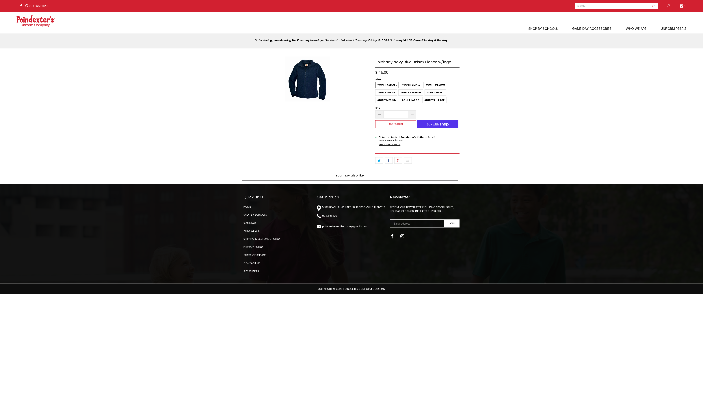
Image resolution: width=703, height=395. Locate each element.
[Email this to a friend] (408, 160)
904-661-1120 (38, 6)
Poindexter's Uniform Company (364, 289)
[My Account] (668, 6)
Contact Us (251, 263)
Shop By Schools (543, 28)
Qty (377, 108)
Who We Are (636, 28)
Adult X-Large (434, 100)
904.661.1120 (329, 216)
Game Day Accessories (591, 28)
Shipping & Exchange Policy (262, 239)
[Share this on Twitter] (379, 160)
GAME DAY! (250, 223)
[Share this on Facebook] (389, 160)
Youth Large (386, 92)
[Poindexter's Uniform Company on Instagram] (26, 5)
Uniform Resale (674, 28)
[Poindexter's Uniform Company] (35, 21)
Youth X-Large (410, 92)
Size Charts (251, 271)
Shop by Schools (255, 215)
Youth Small (411, 84)
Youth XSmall (387, 84)
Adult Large (410, 100)
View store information (389, 144)
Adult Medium (386, 100)
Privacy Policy (253, 247)
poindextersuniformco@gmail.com (344, 226)
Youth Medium (435, 84)
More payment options (438, 132)
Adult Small (435, 92)
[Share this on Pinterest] (398, 160)
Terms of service (254, 255)
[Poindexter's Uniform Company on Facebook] (20, 5)
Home (247, 206)
